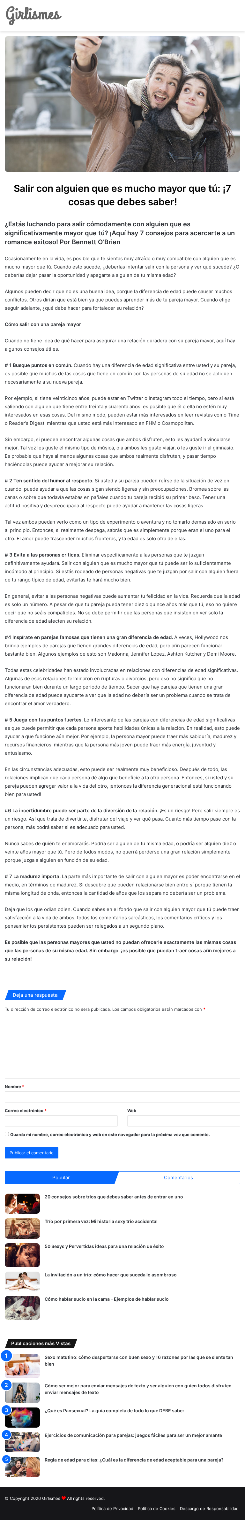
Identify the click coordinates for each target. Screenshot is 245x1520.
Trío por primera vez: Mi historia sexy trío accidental (101, 1221)
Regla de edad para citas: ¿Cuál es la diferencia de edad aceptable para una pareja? (134, 1459)
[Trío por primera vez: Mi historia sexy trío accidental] (22, 1228)
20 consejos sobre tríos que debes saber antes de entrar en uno (114, 1196)
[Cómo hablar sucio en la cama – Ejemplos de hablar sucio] (22, 1308)
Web (131, 1110)
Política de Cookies (156, 1508)
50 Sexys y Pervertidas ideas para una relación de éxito (104, 1246)
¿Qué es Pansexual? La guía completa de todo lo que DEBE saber (114, 1410)
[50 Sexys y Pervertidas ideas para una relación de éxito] (22, 1255)
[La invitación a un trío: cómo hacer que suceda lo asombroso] (22, 1282)
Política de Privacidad (112, 1508)
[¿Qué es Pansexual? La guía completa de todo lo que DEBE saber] (22, 1417)
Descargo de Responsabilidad (209, 1508)
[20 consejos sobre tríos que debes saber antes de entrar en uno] (22, 1204)
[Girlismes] (33, 15)
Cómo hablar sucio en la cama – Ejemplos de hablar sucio (107, 1299)
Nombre (14, 1086)
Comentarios (178, 1177)
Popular (61, 1177)
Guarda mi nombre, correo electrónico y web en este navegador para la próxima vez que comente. (110, 1134)
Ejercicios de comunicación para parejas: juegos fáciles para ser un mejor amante (133, 1435)
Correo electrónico (26, 1110)
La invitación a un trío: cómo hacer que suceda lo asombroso (111, 1274)
